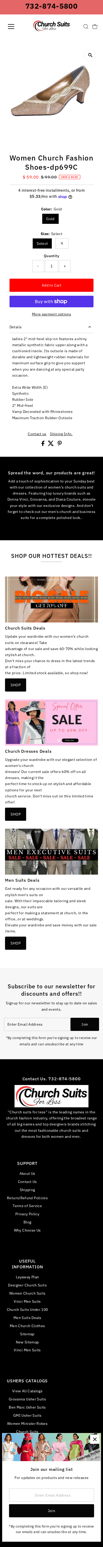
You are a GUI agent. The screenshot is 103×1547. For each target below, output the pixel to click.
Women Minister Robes (27, 1423)
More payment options (51, 314)
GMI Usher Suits (27, 1415)
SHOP (15, 684)
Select (42, 243)
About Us (27, 1173)
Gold (50, 218)
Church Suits (27, 1431)
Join (84, 1024)
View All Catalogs (27, 1390)
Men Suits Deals (27, 1317)
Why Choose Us (27, 1230)
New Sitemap (27, 1342)
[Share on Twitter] (51, 444)
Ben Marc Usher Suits (27, 1407)
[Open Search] (85, 26)
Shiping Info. (61, 434)
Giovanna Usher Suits (27, 1399)
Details (16, 326)
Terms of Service (27, 1205)
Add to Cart (51, 285)
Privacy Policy (27, 1213)
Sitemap (27, 1333)
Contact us (37, 434)
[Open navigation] (15, 26)
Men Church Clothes (27, 1325)
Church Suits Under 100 (27, 1309)
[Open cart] (94, 26)
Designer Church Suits (27, 1285)
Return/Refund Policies (27, 1197)
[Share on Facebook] (43, 444)
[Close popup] (94, 1439)
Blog (27, 1221)
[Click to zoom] (90, 55)
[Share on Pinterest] (60, 444)
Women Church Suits (27, 1293)
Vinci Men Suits (27, 1301)
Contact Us (27, 1181)
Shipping (27, 1189)
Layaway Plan (27, 1276)
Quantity (51, 255)
